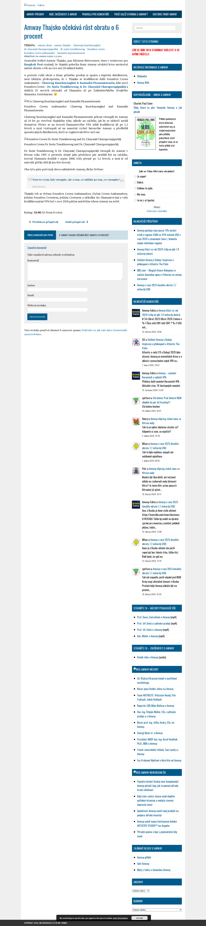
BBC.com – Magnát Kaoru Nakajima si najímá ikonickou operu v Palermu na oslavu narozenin (159, 274)
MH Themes (62, 923)
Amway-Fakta (46, 56)
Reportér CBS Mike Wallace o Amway (155, 706)
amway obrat (45, 45)
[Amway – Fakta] (103, 5)
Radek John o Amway (147, 657)
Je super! (141, 176)
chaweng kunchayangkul (86, 45)
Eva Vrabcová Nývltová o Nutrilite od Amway (159, 760)
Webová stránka (36, 305)
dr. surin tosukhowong (72, 49)
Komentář (33, 260)
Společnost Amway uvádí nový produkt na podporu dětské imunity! (158, 813)
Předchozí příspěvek (45, 222)
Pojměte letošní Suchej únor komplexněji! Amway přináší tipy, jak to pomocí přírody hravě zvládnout (157, 785)
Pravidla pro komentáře (95, 14)
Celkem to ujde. (145, 188)
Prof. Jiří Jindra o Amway (149, 630)
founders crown (96, 49)
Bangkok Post (33, 64)
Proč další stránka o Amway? (131, 14)
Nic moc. (141, 194)
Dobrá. (140, 182)
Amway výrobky (35, 14)
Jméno (31, 285)
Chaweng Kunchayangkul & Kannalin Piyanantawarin (78, 83)
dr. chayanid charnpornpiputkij (41, 49)
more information (120, 918)
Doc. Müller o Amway (147, 636)
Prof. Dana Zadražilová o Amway (153, 617)
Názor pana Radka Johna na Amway (155, 689)
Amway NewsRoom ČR (153, 772)
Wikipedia (142, 76)
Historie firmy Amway (165, 14)
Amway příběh (144, 857)
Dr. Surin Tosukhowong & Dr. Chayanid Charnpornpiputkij (86, 87)
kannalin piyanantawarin (71, 53)
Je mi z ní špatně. (146, 200)
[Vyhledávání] (155, 28)
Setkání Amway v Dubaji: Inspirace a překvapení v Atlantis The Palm (155, 262)
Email (30, 295)
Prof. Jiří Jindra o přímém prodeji (153, 623)
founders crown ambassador (39, 53)
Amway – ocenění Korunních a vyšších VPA (159, 375)
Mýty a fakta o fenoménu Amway (153, 870)
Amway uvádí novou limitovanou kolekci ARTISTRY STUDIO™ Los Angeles (157, 823)
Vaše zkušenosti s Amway (63, 14)
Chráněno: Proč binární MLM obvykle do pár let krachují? (161, 400)
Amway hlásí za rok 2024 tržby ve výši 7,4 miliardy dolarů (161, 312)
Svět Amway (143, 864)
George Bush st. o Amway (150, 733)
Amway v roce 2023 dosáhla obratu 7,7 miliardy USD (160, 446)
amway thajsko (62, 45)
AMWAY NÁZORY (149, 669)
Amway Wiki (143, 82)
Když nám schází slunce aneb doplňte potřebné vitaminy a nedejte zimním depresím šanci (156, 800)
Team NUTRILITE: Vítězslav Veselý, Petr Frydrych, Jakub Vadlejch (156, 697)
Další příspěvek (75, 222)
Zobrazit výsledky (157, 211)
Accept (139, 918)
